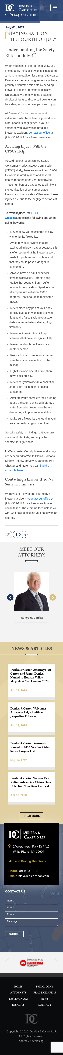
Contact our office (39, 498)
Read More (31, 816)
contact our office (39, 132)
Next (53, 597)
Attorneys (18, 992)
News (44, 999)
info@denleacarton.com (33, 875)
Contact (44, 1005)
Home (18, 986)
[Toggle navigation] (55, 7)
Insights (18, 1005)
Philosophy (44, 986)
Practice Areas (44, 992)
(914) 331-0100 (23, 15)
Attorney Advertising (31, 1040)
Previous (10, 597)
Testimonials (18, 999)
